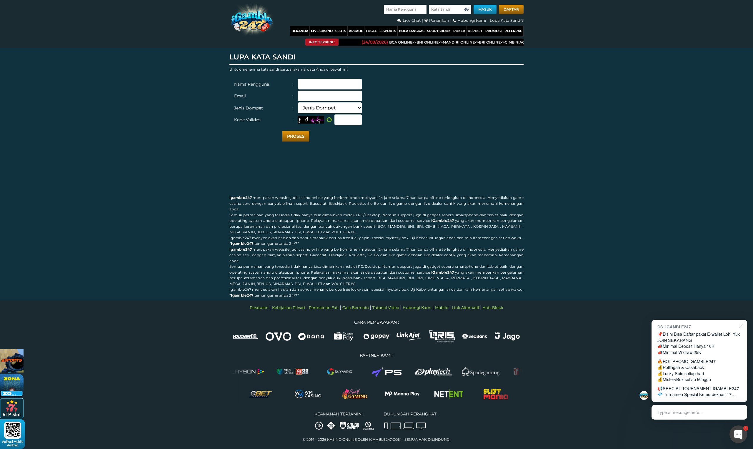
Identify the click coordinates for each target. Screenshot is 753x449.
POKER (459, 31)
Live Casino (322, 31)
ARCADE (356, 31)
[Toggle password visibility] (466, 9)
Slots (340, 31)
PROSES (295, 136)
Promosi (493, 31)
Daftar (511, 9)
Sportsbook (439, 31)
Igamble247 (240, 197)
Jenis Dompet (263, 108)
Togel (371, 31)
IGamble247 (442, 220)
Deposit (475, 31)
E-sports (387, 31)
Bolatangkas (411, 31)
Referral (513, 31)
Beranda (299, 31)
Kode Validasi (263, 119)
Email (263, 96)
